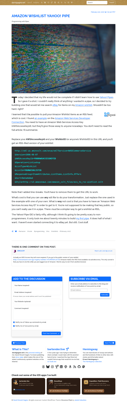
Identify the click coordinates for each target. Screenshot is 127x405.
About (30, 2)
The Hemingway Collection (92, 361)
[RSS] (65, 2)
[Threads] (41, 2)
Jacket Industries (80, 400)
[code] (63, 58)
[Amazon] (61, 2)
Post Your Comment (50, 333)
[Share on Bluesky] (16, 231)
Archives (36, 2)
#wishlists (54, 231)
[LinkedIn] (55, 2)
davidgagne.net (18, 2)
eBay (55, 105)
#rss (47, 231)
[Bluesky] (45, 2)
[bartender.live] (51, 2)
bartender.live (56, 349)
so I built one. (52, 361)
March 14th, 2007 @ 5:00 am (103, 251)
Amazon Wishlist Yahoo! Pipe (41, 16)
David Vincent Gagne (20, 400)
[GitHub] (68, 2)
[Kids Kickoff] (58, 2)
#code (29, 231)
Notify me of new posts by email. (27, 326)
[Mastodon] (71, 2)
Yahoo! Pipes (106, 97)
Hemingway (90, 349)
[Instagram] (48, 2)
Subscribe (104, 295)
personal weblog (34, 353)
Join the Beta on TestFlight (60, 391)
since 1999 (19, 357)
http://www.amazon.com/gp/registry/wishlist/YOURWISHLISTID (37, 260)
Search (111, 2)
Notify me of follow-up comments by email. (30, 322)
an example (40, 118)
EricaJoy (21, 251)
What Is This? (20, 349)
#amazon (22, 231)
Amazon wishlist (83, 105)
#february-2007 (65, 231)
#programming (39, 231)
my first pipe (82, 218)
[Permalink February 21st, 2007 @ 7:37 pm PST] (12, 231)
